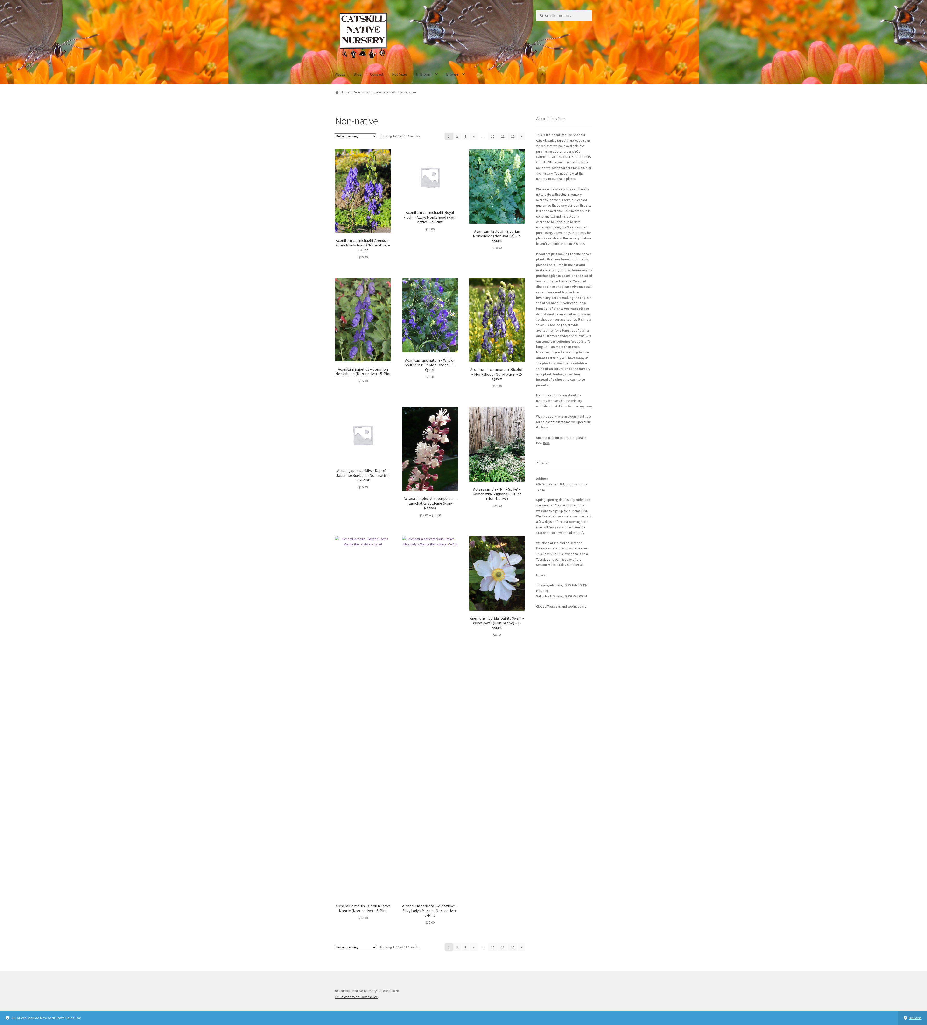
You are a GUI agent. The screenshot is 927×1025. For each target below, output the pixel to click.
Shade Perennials (384, 92)
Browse (452, 74)
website (542, 511)
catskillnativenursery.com (572, 406)
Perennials (360, 92)
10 (492, 136)
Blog (358, 74)
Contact (377, 74)
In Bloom (423, 74)
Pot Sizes (399, 74)
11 (503, 136)
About (340, 74)
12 (512, 136)
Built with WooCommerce (356, 996)
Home (345, 92)
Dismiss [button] (915, 1017)
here (544, 427)
